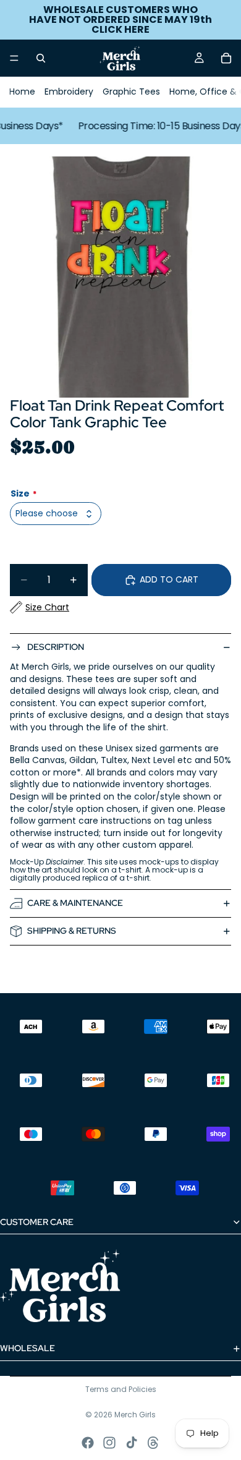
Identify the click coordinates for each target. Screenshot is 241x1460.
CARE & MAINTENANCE (75, 902)
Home (22, 91)
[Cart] (226, 58)
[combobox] (56, 513)
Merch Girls (135, 1414)
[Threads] (153, 1442)
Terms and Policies (120, 1389)
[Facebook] (87, 1442)
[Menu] (14, 58)
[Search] (40, 58)
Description (55, 646)
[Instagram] (109, 1442)
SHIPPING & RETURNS (71, 930)
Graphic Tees (131, 91)
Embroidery (68, 91)
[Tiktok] (131, 1442)
